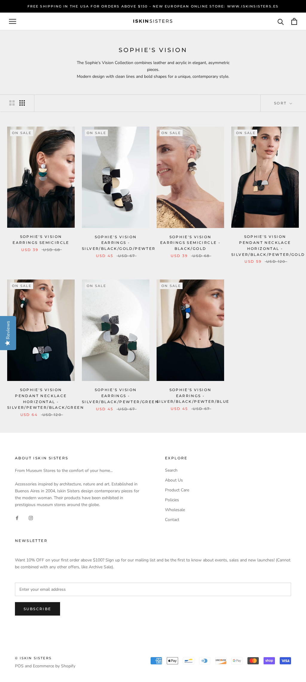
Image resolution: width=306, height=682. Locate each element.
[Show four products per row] (22, 103)
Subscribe (37, 609)
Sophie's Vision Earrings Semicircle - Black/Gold (190, 243)
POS (19, 666)
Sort (281, 103)
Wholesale (175, 510)
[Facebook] (17, 517)
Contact (172, 519)
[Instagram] (31, 517)
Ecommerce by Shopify (54, 666)
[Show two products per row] (12, 103)
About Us (174, 480)
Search (171, 470)
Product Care (177, 490)
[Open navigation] (12, 21)
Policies (172, 500)
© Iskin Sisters (33, 658)
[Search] (281, 21)
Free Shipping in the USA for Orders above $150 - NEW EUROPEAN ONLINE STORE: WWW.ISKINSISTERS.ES (153, 6)
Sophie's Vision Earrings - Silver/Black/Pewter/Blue (193, 396)
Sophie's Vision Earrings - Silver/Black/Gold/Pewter (119, 243)
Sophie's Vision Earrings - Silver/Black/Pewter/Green (120, 396)
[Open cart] (294, 21)
